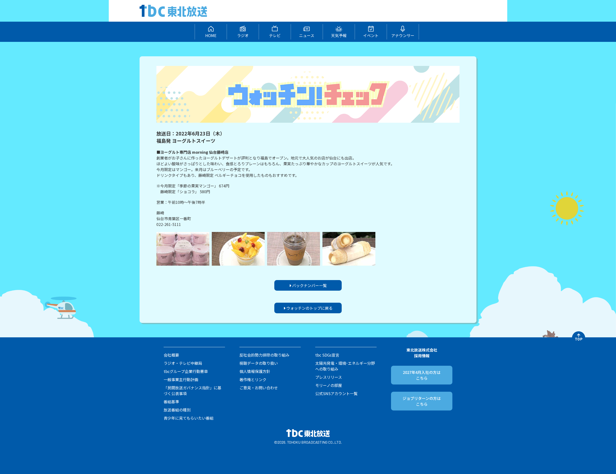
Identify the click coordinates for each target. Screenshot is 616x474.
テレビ (275, 35)
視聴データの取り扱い (258, 363)
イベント (371, 35)
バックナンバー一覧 (309, 285)
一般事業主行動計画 (181, 379)
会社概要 (171, 355)
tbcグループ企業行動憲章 (186, 371)
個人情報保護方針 (254, 371)
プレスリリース (328, 377)
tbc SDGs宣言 (327, 355)
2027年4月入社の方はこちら (422, 375)
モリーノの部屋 (328, 385)
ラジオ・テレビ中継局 (183, 363)
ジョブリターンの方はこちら (422, 401)
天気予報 (338, 35)
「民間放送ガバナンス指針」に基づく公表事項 (192, 390)
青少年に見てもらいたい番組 (188, 418)
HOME (210, 35)
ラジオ (243, 35)
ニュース (306, 35)
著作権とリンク (252, 379)
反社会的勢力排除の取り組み (264, 355)
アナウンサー (402, 35)
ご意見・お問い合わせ (258, 388)
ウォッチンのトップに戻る (309, 308)
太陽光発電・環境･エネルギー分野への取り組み (345, 366)
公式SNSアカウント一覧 (336, 393)
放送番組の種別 (177, 410)
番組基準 (171, 401)
